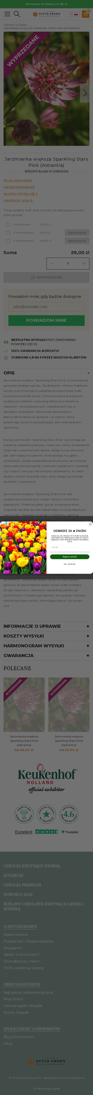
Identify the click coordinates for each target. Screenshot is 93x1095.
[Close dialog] (90, 524)
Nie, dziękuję (70, 564)
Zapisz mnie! (70, 557)
